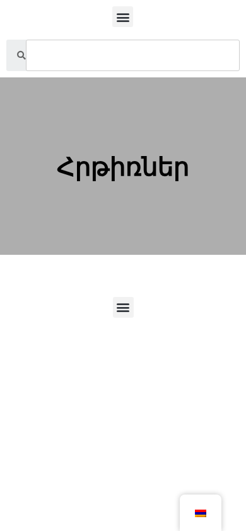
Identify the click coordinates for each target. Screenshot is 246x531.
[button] (122, 16)
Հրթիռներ (123, 166)
